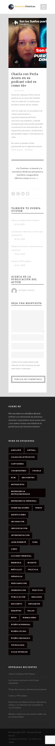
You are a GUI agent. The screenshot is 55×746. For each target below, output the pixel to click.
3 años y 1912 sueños (21, 261)
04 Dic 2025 (19, 265)
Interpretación (20, 535)
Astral (31, 450)
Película (33, 570)
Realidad (36, 597)
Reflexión (34, 604)
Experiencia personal (24, 501)
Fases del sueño (20, 508)
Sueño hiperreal (20, 625)
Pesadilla (17, 576)
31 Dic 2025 (19, 224)
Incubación (17, 522)
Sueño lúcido (18, 631)
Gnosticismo (18, 515)
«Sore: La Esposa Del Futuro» (25, 220)
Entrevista (18, 484)
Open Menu (43, 7)
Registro (16, 611)
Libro (14, 549)
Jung (35, 542)
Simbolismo (29, 618)
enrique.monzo (26, 290)
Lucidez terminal (21, 556)
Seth (14, 618)
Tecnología (18, 645)
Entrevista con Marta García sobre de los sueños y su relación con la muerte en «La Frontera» (27, 705)
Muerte (32, 563)
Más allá (16, 570)
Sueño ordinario (20, 638)
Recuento (16, 604)
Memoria (16, 563)
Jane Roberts (18, 542)
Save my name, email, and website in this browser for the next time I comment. (25, 365)
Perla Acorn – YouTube (22, 150)
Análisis (16, 450)
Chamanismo (18, 471)
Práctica (37, 590)
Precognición (19, 583)
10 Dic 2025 (19, 254)
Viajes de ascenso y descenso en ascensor (27, 689)
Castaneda (17, 464)
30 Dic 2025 (19, 239)
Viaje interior (19, 652)
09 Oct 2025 (19, 91)
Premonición (18, 590)
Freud (38, 508)
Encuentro (28, 478)
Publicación (18, 597)
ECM (13, 478)
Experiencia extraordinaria (20, 492)
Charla (36, 471)
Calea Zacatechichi (23, 457)
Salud (31, 611)
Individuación (19, 528)
